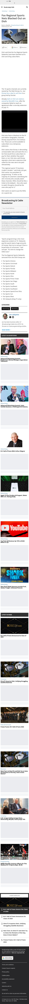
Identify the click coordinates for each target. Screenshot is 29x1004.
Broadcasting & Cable (17, 25)
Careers (4, 982)
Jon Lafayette (6, 25)
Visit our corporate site (18, 953)
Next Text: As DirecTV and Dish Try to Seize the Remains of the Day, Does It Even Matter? (15, 933)
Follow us (16, 47)
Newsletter (24, 47)
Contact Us (5, 990)
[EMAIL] (13, 317)
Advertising (12, 11)
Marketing (4, 11)
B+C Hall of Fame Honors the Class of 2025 (15, 910)
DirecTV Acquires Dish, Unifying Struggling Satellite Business (14, 925)
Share (5, 47)
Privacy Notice (22, 223)
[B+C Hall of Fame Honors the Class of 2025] (14, 905)
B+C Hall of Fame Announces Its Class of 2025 (14, 917)
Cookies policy (6, 975)
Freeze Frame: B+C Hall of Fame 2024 (14, 941)
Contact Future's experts (8, 968)
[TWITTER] (10, 317)
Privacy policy (5, 972)
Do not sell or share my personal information (14, 993)
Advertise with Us (6, 986)
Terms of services (21, 222)
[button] (2, 7)
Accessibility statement (8, 979)
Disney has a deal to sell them (12, 93)
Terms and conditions (8, 964)
